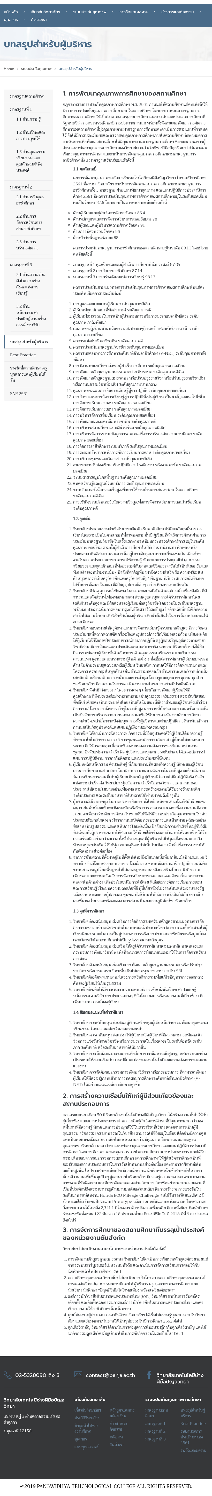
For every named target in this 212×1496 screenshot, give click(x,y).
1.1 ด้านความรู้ (28, 119)
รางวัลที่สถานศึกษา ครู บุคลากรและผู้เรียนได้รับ (28, 374)
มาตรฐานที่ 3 (21, 265)
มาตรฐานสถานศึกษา (27, 96)
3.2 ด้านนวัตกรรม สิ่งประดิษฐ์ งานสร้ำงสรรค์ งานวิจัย (31, 316)
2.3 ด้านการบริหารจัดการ (27, 245)
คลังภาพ (116, 1437)
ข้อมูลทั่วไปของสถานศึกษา (86, 1428)
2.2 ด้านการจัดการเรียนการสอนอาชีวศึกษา (29, 222)
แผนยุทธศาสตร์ (86, 1447)
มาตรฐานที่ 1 (21, 109)
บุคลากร (80, 1439)
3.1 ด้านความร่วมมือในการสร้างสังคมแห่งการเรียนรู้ (31, 284)
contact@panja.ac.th (110, 1375)
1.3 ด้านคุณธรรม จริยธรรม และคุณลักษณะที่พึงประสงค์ (30, 161)
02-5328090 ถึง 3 (37, 1375)
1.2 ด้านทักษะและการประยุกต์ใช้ (31, 135)
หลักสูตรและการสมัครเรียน (122, 1413)
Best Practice (23, 355)
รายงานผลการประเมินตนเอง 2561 (191, 1437)
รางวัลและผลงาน (133, 12)
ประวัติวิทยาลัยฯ (86, 1418)
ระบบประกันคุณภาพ (90, 12)
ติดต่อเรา (39, 19)
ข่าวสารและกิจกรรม (177, 12)
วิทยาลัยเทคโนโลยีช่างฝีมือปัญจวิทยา (180, 1378)
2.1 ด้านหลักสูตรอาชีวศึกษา (30, 200)
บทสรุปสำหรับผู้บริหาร (29, 341)
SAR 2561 (19, 393)
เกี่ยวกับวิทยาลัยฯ (45, 12)
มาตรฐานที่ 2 (21, 187)
